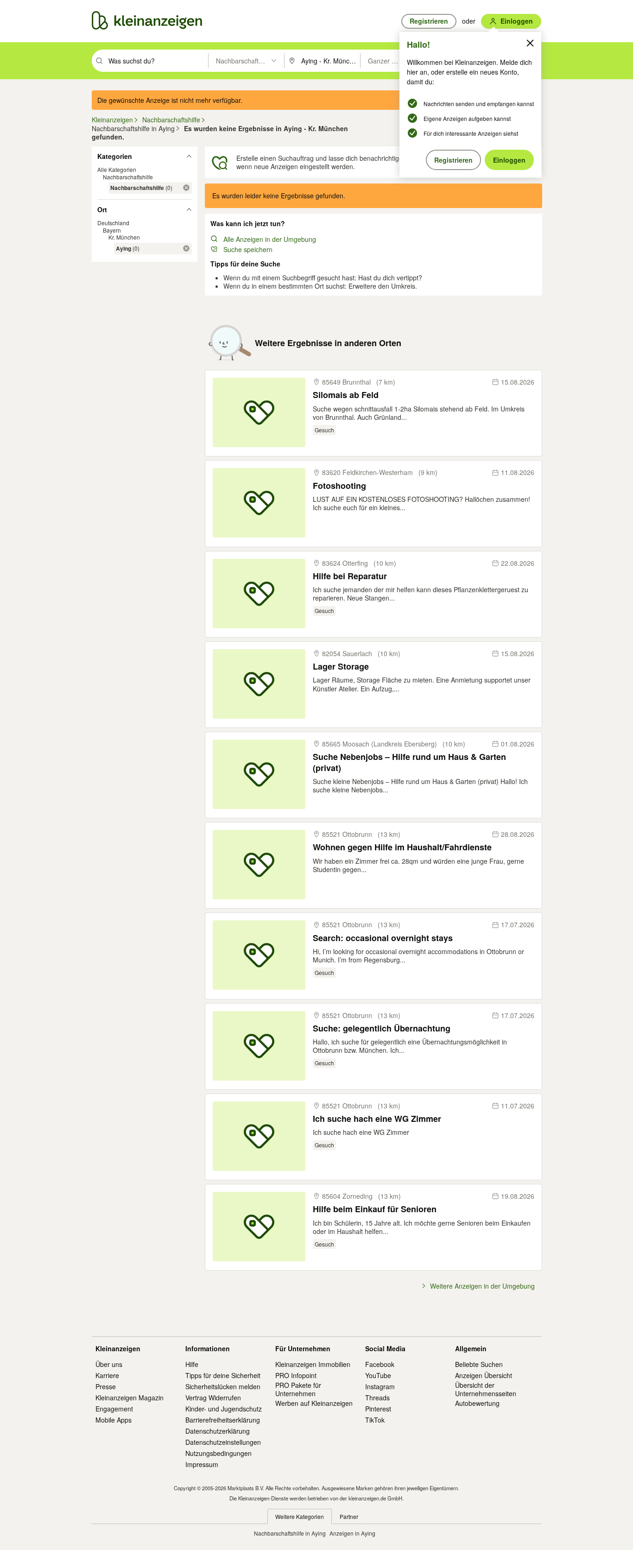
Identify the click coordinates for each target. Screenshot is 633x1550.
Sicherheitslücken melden (222, 1386)
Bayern (112, 230)
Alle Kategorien (116, 169)
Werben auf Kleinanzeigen (314, 1403)
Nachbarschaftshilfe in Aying (290, 1533)
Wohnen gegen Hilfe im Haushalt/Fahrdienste (402, 847)
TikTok (375, 1419)
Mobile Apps (113, 1419)
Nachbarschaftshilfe (128, 177)
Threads (377, 1397)
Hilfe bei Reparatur (350, 576)
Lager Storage (341, 666)
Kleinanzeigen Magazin (129, 1397)
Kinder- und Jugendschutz (223, 1408)
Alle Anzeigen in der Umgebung (269, 239)
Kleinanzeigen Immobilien (312, 1364)
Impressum (201, 1464)
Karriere (107, 1375)
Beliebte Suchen (479, 1364)
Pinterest (378, 1408)
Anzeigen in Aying (352, 1533)
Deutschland (113, 223)
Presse (105, 1386)
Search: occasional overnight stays (383, 938)
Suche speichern (247, 249)
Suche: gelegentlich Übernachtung (381, 1028)
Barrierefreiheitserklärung (222, 1419)
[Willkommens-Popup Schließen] (530, 43)
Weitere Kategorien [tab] (299, 1516)
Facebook (379, 1364)
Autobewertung (477, 1403)
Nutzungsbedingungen (218, 1453)
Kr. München (124, 237)
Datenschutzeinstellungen (223, 1442)
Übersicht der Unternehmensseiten (485, 1389)
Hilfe (191, 1364)
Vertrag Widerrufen (213, 1397)
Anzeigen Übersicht (483, 1375)
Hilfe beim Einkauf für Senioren (375, 1209)
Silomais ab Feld (346, 395)
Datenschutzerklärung (217, 1431)
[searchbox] (157, 61)
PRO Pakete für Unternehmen (298, 1389)
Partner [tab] (349, 1516)
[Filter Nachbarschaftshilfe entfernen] (186, 187)
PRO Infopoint (295, 1375)
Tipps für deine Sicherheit (222, 1375)
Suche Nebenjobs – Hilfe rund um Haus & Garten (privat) (409, 762)
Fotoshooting (339, 486)
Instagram (380, 1386)
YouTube (378, 1375)
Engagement (114, 1408)
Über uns (108, 1364)
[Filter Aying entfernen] (186, 248)
